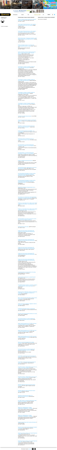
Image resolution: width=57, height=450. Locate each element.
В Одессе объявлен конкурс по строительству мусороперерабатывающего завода (26, 45)
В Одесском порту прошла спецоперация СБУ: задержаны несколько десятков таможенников (26, 231)
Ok (32, 448)
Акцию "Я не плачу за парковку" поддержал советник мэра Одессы (27, 304)
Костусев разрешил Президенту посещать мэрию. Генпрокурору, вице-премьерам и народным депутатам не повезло (27, 174)
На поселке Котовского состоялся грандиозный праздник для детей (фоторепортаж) (26, 319)
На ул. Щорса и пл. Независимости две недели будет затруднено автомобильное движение (27, 197)
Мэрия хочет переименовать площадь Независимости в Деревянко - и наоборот (25, 408)
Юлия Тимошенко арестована (23, 226)
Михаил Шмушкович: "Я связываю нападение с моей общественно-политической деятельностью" (27, 39)
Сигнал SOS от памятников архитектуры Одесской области (27, 362)
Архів (22, 14)
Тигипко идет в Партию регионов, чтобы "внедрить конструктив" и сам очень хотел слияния (27, 25)
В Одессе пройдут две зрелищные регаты (25, 160)
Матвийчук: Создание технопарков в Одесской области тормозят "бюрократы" (26, 126)
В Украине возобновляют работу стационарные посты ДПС (26, 309)
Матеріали (15, 14)
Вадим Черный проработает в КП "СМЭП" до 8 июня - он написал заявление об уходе (27, 324)
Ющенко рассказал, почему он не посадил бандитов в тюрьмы (27, 433)
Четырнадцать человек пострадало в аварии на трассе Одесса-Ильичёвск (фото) (26, 67)
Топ (28, 14)
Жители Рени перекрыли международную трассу (26, 187)
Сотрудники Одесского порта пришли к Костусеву (26, 272)
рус (43, 14)
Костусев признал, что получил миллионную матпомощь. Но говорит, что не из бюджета (26, 145)
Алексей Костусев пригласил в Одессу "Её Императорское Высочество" (25, 396)
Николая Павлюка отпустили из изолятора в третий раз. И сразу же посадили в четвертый (27, 219)
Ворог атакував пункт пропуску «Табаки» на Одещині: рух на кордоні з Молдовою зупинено (16, 7)
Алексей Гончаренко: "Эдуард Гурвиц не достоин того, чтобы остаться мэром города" (27, 367)
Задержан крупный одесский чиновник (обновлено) (27, 422)
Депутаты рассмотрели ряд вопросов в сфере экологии (26, 343)
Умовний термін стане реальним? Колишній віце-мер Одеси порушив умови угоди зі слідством (5, 7)
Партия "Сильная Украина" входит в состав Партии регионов (27, 120)
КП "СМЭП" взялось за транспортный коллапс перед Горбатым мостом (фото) (27, 401)
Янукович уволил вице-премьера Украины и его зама (27, 313)
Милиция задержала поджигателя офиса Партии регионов (26, 385)
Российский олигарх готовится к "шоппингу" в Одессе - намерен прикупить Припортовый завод (27, 285)
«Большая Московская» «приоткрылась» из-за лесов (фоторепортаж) (27, 168)
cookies (30, 448)
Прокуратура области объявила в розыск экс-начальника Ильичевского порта (26, 139)
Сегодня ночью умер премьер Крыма (24, 116)
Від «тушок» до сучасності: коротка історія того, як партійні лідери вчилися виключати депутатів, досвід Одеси (38, 7)
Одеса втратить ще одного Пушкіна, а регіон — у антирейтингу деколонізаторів (26, 7)
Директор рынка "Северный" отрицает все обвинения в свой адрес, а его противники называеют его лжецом (27, 292)
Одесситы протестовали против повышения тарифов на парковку (27, 428)
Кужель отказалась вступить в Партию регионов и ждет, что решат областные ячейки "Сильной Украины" (27, 52)
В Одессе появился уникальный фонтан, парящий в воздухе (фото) (27, 20)
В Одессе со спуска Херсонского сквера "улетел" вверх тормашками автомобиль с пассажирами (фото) (27, 203)
